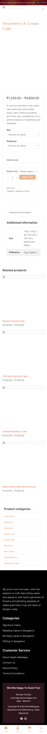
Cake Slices (9, 516)
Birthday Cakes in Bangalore (18, 636)
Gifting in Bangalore (14, 641)
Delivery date (12, 160)
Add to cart (27, 177)
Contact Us (9, 662)
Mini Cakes (9, 551)
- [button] (8, 177)
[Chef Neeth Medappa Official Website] (14, 9)
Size (8, 130)
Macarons (8, 545)
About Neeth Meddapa (15, 657)
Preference (11, 141)
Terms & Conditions (13, 673)
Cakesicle (8, 522)
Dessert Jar (9, 534)
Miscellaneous (10, 557)
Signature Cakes (22, 191)
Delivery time (12, 171)
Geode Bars (9, 539)
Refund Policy (10, 668)
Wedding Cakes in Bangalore (18, 630)
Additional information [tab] (20, 212)
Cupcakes (8, 528)
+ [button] (17, 177)
